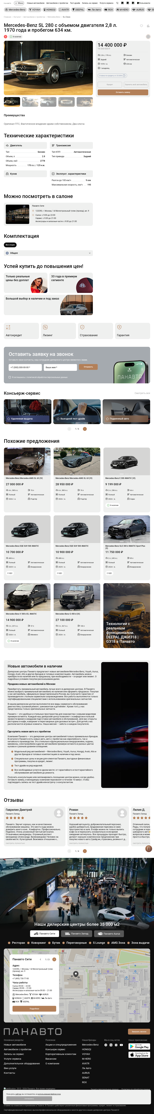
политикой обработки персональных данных (47, 377)
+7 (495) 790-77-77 (117, 3)
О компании (52, 1063)
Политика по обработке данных (135, 1089)
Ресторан (18, 942)
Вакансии (50, 1058)
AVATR (85, 1063)
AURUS (86, 1073)
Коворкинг (38, 942)
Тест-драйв (75, 3)
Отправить (88, 367)
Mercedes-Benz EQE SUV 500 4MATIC (22, 546)
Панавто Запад (79, 933)
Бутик (56, 942)
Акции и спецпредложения (60, 1044)
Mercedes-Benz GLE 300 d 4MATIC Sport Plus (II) (125, 547)
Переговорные (76, 942)
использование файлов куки (49, 1094)
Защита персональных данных (105, 1089)
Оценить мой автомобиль (136, 84)
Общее (12, 253)
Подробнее (34, 1009)
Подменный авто (119, 418)
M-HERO (86, 1058)
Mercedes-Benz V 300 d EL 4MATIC (21, 614)
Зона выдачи (140, 942)
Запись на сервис (90, 3)
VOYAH (86, 1054)
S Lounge (99, 942)
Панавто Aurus (112, 933)
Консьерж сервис (55, 1049)
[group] (15, 9)
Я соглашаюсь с (39, 377)
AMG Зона (118, 942)
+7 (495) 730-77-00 (21, 978)
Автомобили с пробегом (57, 3)
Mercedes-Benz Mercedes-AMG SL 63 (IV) (24, 478)
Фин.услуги (10, 1068)
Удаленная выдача (22, 418)
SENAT (85, 1077)
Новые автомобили (35, 3)
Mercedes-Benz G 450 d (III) (68, 614)
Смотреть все (142, 393)
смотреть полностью (15, 843)
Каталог (17, 17)
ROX (84, 1082)
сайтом (18, 1094)
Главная (7, 17)
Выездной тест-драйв (73, 418)
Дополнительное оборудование (22, 1063)
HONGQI (86, 1049)
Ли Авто (86, 1068)
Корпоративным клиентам (60, 1054)
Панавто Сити (47, 933)
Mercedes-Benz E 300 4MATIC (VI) (120, 478)
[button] (88, 68)
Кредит (110, 84)
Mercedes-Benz (54, 17)
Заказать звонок (139, 1032)
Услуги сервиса (106, 3)
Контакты (9, 1073)
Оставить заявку (123, 92)
